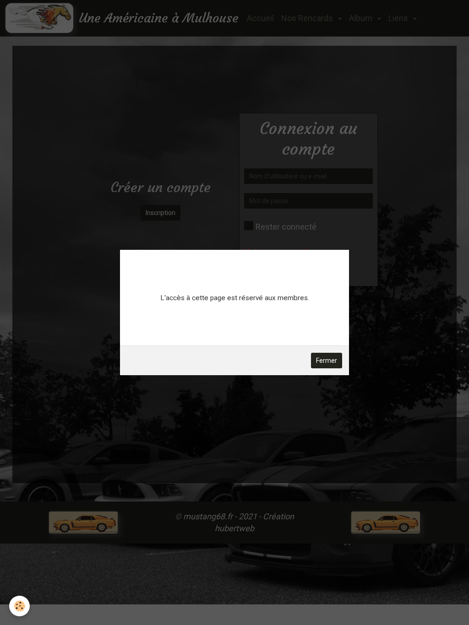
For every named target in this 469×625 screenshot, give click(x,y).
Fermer (326, 360)
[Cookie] (19, 606)
